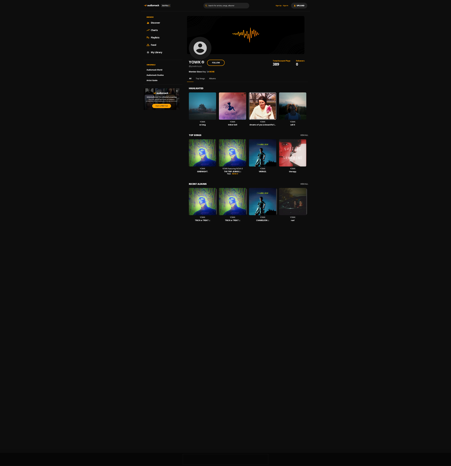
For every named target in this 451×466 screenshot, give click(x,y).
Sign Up (279, 6)
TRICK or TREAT (201, 220)
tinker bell (232, 125)
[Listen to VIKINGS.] (262, 152)
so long (202, 125)
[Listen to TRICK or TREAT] (202, 201)
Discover (155, 22)
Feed (153, 44)
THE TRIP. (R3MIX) (232, 171)
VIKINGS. (262, 171)
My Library (156, 52)
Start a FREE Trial (162, 106)
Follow (216, 62)
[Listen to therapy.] (292, 152)
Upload (301, 5)
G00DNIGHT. (202, 171)
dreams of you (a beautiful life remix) (262, 125)
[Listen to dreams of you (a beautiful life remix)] (262, 106)
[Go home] (151, 5)
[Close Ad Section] (177, 91)
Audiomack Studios (155, 75)
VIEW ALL (304, 135)
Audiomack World (154, 70)
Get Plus (166, 5)
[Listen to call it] (292, 106)
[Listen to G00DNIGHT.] (202, 152)
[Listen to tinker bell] (232, 106)
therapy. (292, 171)
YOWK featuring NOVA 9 (232, 168)
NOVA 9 (235, 174)
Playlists (155, 37)
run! (292, 220)
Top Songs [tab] (200, 78)
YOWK (202, 122)
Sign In (285, 6)
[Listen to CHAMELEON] (262, 201)
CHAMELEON (261, 220)
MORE (211, 71)
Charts (154, 30)
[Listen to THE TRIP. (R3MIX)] (232, 152)
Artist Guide (152, 80)
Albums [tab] (212, 78)
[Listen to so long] (202, 106)
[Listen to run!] (292, 201)
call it (292, 125)
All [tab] (190, 78)
